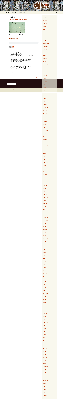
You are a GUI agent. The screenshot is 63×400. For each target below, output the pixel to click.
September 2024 (45, 130)
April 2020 (44, 209)
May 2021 (44, 189)
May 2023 (44, 154)
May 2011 (44, 372)
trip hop (44, 87)
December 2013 (45, 325)
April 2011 (44, 374)
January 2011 (45, 378)
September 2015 (45, 293)
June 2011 (44, 371)
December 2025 (45, 107)
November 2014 (45, 308)
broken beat (45, 31)
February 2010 (45, 395)
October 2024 (45, 128)
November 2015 (45, 290)
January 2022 (45, 177)
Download (13, 46)
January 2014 (45, 323)
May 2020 (44, 208)
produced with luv (14, 12)
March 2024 (45, 139)
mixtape (25, 19)
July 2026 (44, 96)
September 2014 (45, 311)
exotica (44, 44)
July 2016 (44, 278)
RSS (13, 47)
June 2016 (44, 279)
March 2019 (45, 229)
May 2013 (44, 336)
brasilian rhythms (45, 28)
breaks (44, 29)
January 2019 (45, 232)
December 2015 (45, 288)
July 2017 (44, 259)
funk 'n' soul (45, 49)
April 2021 (44, 191)
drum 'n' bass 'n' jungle (19, 19)
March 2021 (45, 192)
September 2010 (45, 384)
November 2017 (45, 253)
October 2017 (45, 255)
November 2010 (45, 381)
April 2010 (44, 392)
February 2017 (45, 267)
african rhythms (45, 20)
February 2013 (45, 340)
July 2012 (44, 351)
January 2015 (45, 305)
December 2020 (45, 197)
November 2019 (45, 217)
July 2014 (44, 314)
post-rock (44, 67)
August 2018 (45, 240)
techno (44, 84)
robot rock (44, 73)
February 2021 (45, 194)
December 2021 (45, 179)
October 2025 (45, 110)
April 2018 (44, 246)
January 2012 (45, 360)
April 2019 (44, 227)
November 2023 (45, 145)
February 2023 (45, 159)
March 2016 (45, 284)
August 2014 (45, 313)
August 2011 (45, 368)
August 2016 (45, 276)
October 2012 (45, 346)
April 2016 (44, 282)
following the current (46, 46)
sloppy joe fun (45, 78)
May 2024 (44, 136)
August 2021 (45, 185)
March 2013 (45, 339)
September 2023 (45, 148)
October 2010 (45, 383)
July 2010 (44, 387)
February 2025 (45, 122)
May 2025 (44, 118)
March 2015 (45, 302)
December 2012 (45, 343)
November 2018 (45, 235)
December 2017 (45, 252)
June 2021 (44, 188)
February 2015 (45, 304)
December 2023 (45, 144)
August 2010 (45, 386)
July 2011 (44, 369)
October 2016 (45, 273)
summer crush (45, 81)
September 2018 (45, 238)
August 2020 (45, 203)
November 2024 (45, 127)
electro (44, 41)
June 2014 (44, 316)
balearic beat (45, 23)
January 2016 (45, 287)
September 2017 (45, 256)
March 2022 (45, 174)
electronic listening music (47, 43)
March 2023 (45, 157)
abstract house (45, 18)
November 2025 (45, 109)
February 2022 (45, 176)
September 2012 (45, 348)
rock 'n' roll (45, 75)
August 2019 (45, 221)
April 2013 (44, 337)
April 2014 (44, 319)
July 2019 (44, 223)
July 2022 (44, 168)
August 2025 (45, 113)
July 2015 (44, 296)
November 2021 (45, 180)
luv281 (11, 77)
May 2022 (44, 171)
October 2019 (45, 218)
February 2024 (45, 141)
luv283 (37, 77)
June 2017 (44, 261)
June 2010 (44, 389)
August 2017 (45, 258)
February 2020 (45, 212)
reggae (44, 72)
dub (43, 38)
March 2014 (45, 320)
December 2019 (45, 215)
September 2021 (45, 183)
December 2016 (45, 270)
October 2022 (45, 165)
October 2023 (45, 147)
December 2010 (45, 380)
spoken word (45, 79)
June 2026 (44, 98)
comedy (44, 32)
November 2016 (45, 272)
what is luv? (7, 12)
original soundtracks (46, 64)
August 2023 (45, 150)
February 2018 (45, 249)
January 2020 (45, 214)
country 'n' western (46, 34)
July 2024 (44, 133)
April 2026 (44, 101)
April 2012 (44, 355)
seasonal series (45, 76)
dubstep (44, 40)
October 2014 (45, 310)
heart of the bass (45, 50)
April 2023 (44, 156)
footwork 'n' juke (45, 47)
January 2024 (45, 142)
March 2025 (45, 121)
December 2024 (45, 125)
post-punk (44, 66)
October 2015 (45, 291)
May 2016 (44, 281)
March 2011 (45, 375)
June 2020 (44, 206)
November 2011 (45, 363)
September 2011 (45, 366)
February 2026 (45, 104)
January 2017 (45, 269)
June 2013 (44, 334)
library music (45, 58)
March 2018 (45, 247)
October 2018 (45, 237)
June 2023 (44, 153)
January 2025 (45, 124)
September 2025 (45, 112)
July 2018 (44, 241)
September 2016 (45, 275)
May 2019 (44, 226)
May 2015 (44, 299)
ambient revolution (22, 12)
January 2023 (45, 160)
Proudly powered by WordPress (10, 89)
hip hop (44, 52)
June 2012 (44, 352)
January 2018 (45, 250)
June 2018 (44, 243)
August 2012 (45, 349)
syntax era (44, 82)
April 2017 (44, 264)
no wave (44, 61)
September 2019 (45, 220)
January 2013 (45, 342)
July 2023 (44, 151)
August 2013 (45, 331)
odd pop (44, 63)
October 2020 (45, 200)
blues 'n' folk (45, 26)
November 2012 (45, 345)
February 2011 (45, 377)
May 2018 (44, 244)
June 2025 (44, 116)
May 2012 (44, 354)
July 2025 (44, 115)
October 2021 (45, 182)
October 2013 (45, 328)
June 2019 (44, 224)
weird (44, 90)
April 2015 (44, 301)
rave (44, 70)
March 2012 (45, 357)
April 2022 (44, 173)
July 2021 (44, 186)
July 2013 (44, 333)
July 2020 (44, 205)
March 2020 (45, 211)
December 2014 (45, 307)
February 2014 (45, 322)
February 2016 (45, 285)
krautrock (44, 55)
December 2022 (45, 162)
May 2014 (44, 317)
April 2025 (44, 119)
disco (44, 35)
